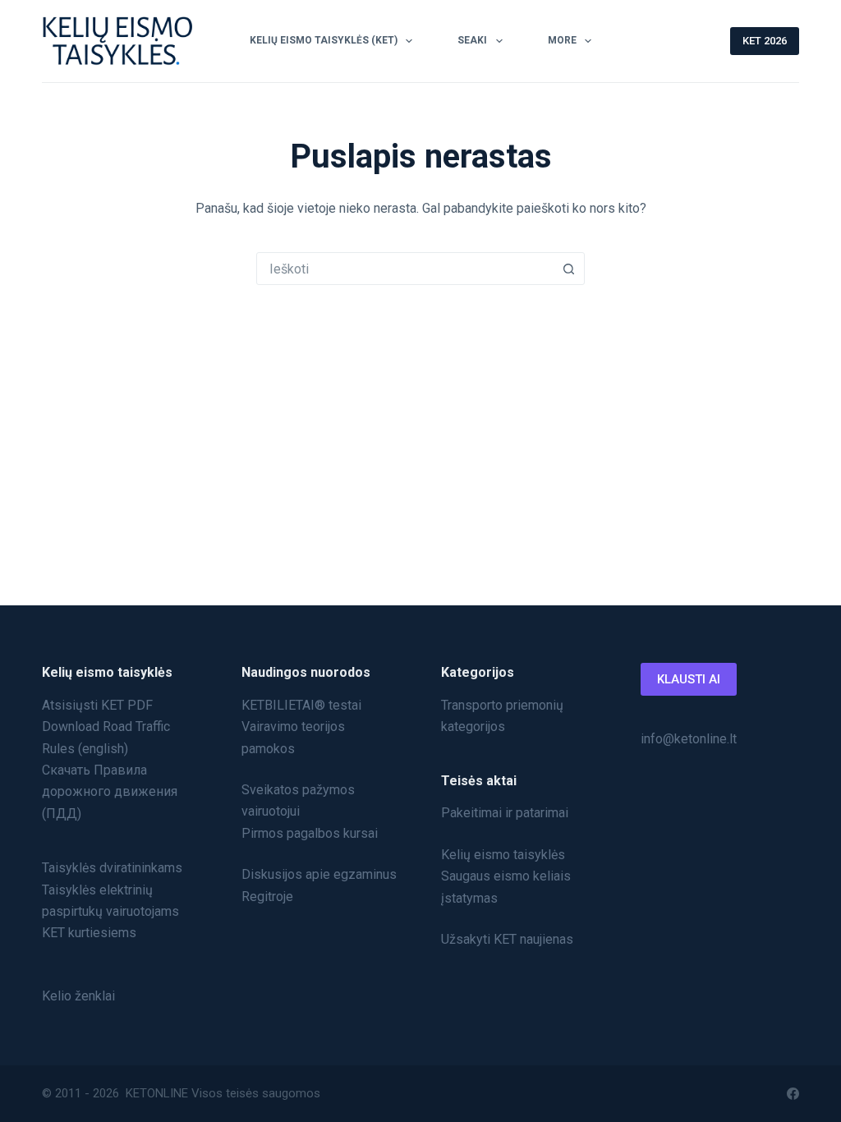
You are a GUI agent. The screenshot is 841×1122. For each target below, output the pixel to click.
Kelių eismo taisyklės (503, 854)
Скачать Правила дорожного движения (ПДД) (109, 791)
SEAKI (472, 40)
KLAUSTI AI (688, 679)
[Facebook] (793, 1094)
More (562, 40)
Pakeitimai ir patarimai (504, 813)
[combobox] (405, 268)
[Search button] (568, 268)
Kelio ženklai (78, 996)
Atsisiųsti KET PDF (97, 705)
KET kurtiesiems (89, 932)
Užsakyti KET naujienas (507, 939)
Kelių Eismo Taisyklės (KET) (324, 40)
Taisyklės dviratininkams (112, 868)
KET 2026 (764, 40)
